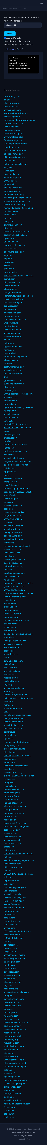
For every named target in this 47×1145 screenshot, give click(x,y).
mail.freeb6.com (11, 106)
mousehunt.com (11, 1043)
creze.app (8, 502)
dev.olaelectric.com (13, 373)
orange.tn (8, 995)
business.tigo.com (12, 312)
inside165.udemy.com (14, 901)
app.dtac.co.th (11, 617)
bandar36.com (11, 799)
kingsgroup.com (11, 103)
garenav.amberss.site (14, 586)
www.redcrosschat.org (14, 204)
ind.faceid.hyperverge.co (15, 694)
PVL (28, 1139)
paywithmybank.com (14, 999)
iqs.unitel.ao (9, 238)
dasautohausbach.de (14, 563)
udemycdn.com (11, 241)
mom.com (8, 705)
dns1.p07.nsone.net (13, 187)
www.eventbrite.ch (13, 519)
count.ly (8, 941)
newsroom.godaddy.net (15, 512)
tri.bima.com (10, 627)
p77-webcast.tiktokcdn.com (17, 931)
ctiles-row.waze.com (14, 867)
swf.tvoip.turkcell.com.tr (15, 143)
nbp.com (8, 258)
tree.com (8, 522)
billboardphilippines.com (15, 157)
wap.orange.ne (11, 323)
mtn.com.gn (9, 978)
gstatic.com (9, 468)
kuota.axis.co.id (11, 647)
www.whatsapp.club (13, 137)
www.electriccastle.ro (14, 1059)
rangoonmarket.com (13, 515)
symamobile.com (12, 174)
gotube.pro (9, 1097)
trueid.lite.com (11, 607)
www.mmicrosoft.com (14, 955)
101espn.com (10, 410)
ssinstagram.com (12, 961)
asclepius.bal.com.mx (14, 1046)
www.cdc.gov (10, 181)
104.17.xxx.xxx (10, 667)
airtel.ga (8, 363)
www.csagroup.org (13, 772)
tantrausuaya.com (12, 191)
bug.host (8, 99)
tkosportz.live (10, 481)
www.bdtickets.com (13, 725)
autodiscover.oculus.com (16, 164)
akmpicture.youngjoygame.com (19, 860)
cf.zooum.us (9, 1114)
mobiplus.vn (9, 965)
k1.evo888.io (10, 495)
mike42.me (9, 664)
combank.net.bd (11, 968)
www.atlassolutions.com (15, 1029)
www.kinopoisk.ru (12, 1100)
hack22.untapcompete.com (17, 1103)
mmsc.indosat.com (13, 728)
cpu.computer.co (12, 1076)
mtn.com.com (10, 816)
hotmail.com (10, 214)
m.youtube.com (11, 316)
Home (5, 8)
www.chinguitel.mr (12, 370)
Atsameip (22, 8)
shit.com (8, 877)
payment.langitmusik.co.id (16, 620)
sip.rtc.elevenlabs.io (13, 299)
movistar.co (9, 441)
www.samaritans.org (13, 708)
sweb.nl (7, 218)
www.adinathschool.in (14, 590)
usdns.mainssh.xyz (13, 552)
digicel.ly (8, 684)
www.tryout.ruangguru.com (17, 201)
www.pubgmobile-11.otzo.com (18, 394)
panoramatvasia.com (14, 813)
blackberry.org (11, 1039)
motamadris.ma (11, 1019)
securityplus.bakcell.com (15, 235)
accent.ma (9, 1090)
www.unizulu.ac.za (12, 1005)
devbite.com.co (11, 623)
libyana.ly (8, 421)
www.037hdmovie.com (15, 596)
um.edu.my (9, 769)
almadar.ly (9, 268)
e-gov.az (8, 255)
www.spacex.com (12, 110)
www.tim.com (10, 833)
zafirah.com (9, 674)
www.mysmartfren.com (15, 559)
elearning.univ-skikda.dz (15, 1063)
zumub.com (9, 279)
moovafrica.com (11, 1032)
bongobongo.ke (11, 745)
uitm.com (8, 1053)
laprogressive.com (12, 1093)
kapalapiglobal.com (13, 803)
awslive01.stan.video (13, 478)
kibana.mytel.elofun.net (15, 806)
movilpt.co (9, 262)
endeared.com (11, 630)
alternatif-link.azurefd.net (16, 465)
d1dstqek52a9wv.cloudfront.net (19, 775)
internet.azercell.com (14, 789)
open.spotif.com (11, 796)
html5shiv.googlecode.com (17, 488)
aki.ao (7, 265)
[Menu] (41, 3)
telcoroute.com (11, 1049)
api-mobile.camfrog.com (15, 1080)
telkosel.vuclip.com (13, 536)
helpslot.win (9, 850)
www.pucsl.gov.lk (12, 840)
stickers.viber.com (12, 1026)
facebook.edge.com (13, 140)
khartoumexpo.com (13, 177)
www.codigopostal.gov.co (16, 992)
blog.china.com (11, 360)
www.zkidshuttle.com (14, 458)
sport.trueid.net (11, 924)
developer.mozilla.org (14, 194)
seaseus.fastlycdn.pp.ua (15, 1083)
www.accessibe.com (13, 721)
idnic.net (8, 228)
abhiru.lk (8, 569)
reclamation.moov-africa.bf (17, 546)
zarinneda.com (11, 306)
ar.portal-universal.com (15, 245)
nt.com (7, 339)
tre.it (6, 377)
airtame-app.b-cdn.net (14, 958)
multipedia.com (11, 326)
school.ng (8, 691)
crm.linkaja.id (10, 390)
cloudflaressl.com (12, 843)
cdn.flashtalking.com (14, 302)
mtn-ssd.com (10, 404)
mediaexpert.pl (11, 678)
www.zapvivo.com (12, 329)
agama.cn (8, 738)
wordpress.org (11, 1056)
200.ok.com (9, 762)
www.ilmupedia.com (13, 505)
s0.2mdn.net (10, 759)
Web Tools (13, 8)
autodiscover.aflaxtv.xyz (15, 444)
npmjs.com (9, 350)
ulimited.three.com (13, 982)
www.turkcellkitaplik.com (16, 1022)
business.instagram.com (15, 451)
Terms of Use (29, 1132)
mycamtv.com (10, 400)
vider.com (8, 701)
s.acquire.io (9, 600)
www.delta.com (11, 126)
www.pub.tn (9, 928)
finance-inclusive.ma (13, 525)
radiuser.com (10, 914)
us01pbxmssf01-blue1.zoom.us (18, 593)
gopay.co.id (9, 184)
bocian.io (8, 1009)
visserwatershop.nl (13, 133)
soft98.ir (8, 1070)
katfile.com (9, 448)
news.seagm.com (12, 116)
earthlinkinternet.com (14, 367)
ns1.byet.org (9, 779)
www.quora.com (11, 285)
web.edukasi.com (12, 671)
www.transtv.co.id (12, 836)
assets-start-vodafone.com (17, 231)
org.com (8, 985)
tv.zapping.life (10, 272)
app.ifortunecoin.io (13, 346)
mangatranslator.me (13, 718)
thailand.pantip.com (13, 123)
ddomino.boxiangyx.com (15, 356)
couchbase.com (11, 972)
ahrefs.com (9, 846)
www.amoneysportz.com (16, 765)
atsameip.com (10, 1012)
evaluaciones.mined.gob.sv (16, 826)
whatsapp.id (11, 49)
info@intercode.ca (27, 1136)
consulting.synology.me (15, 887)
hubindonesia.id (11, 576)
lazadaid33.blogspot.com (16, 424)
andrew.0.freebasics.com (16, 113)
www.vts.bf (9, 1073)
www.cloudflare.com (13, 539)
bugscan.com (10, 948)
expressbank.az (11, 880)
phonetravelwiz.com (13, 154)
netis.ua (7, 857)
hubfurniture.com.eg (13, 566)
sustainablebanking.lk (14, 383)
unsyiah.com (10, 951)
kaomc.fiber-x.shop (13, 904)
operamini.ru (10, 735)
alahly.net (8, 221)
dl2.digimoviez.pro (13, 532)
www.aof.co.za (11, 397)
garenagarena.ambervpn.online (18, 583)
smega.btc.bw (10, 438)
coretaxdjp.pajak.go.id (14, 573)
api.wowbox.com (12, 911)
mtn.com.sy (9, 580)
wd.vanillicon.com (12, 863)
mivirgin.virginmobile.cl (15, 640)
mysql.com (9, 556)
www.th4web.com (12, 529)
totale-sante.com (12, 830)
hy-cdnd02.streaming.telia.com (18, 407)
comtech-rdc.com (12, 921)
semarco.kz (9, 732)
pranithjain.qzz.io (12, 792)
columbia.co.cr (11, 417)
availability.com (11, 681)
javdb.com (9, 170)
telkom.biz (9, 1110)
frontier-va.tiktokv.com (15, 319)
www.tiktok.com (11, 414)
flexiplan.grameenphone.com (17, 197)
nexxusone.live (11, 988)
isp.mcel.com (10, 786)
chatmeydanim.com (13, 225)
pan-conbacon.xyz (13, 610)
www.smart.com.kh (13, 336)
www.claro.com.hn (12, 894)
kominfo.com (10, 603)
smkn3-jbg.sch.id (12, 485)
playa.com (9, 387)
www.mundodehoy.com (15, 688)
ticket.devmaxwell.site (14, 749)
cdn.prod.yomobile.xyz (15, 1036)
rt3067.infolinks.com (13, 938)
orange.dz (9, 651)
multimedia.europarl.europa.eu (18, 208)
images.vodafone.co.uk (15, 823)
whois (20, 49)
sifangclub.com (11, 809)
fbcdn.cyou (9, 1107)
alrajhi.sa (8, 167)
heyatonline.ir (10, 353)
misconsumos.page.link (15, 897)
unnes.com (9, 884)
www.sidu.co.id (11, 654)
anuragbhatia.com (12, 1087)
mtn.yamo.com (11, 1016)
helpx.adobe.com (12, 934)
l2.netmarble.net (11, 890)
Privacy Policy (17, 1132)
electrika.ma (10, 752)
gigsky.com (9, 917)
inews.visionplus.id (13, 613)
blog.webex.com (12, 282)
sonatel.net (9, 637)
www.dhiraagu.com (13, 333)
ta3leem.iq (9, 542)
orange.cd (9, 782)
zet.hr (6, 657)
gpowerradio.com (12, 380)
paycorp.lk (9, 454)
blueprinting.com (12, 96)
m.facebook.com (12, 1002)
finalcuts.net (10, 160)
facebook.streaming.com (16, 1066)
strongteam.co (11, 945)
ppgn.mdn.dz (10, 471)
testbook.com (10, 248)
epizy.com (9, 343)
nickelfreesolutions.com (15, 150)
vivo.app (8, 870)
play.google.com (12, 434)
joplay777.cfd (10, 309)
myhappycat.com (12, 130)
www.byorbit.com (12, 549)
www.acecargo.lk (12, 975)
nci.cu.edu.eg (10, 819)
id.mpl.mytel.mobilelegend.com (18, 296)
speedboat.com (11, 147)
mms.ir (7, 475)
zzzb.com (8, 509)
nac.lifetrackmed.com (14, 907)
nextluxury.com (11, 211)
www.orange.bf (11, 498)
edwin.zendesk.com (13, 661)
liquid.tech (9, 1117)
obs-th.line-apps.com (14, 252)
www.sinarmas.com (13, 644)
